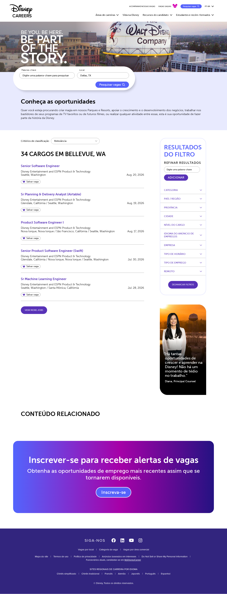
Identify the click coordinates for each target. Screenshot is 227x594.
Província (170, 207)
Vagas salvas (164, 6)
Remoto (169, 271)
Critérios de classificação (35, 140)
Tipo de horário (174, 253)
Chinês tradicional (90, 573)
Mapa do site (41, 556)
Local (81, 70)
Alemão (122, 573)
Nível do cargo (174, 224)
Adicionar (176, 177)
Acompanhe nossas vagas (142, 6)
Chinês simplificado (66, 573)
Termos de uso (60, 556)
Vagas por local (86, 549)
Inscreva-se (113, 492)
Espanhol (165, 573)
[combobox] (103, 75)
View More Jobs (34, 310)
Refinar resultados (182, 163)
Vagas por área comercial (136, 549)
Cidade (168, 216)
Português (150, 573)
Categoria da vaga (108, 549)
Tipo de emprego (175, 262)
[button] (30, 182)
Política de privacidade (85, 556)
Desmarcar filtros (183, 284)
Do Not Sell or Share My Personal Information (164, 556)
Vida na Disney (131, 14)
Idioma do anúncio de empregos (179, 235)
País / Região (172, 198)
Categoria (171, 190)
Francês (109, 573)
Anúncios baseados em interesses (119, 556)
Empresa (169, 245)
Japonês (135, 573)
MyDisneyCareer (132, 560)
